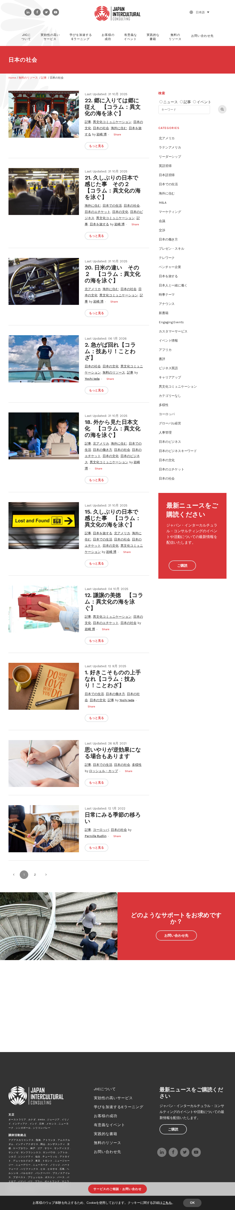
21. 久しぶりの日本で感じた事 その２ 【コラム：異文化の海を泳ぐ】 (113, 187)
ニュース (170, 102)
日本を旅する (99, 224)
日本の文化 (120, 212)
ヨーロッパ (101, 830)
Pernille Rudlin (95, 836)
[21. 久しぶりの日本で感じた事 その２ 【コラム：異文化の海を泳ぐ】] (43, 191)
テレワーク (167, 258)
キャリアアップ (170, 377)
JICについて (105, 1089)
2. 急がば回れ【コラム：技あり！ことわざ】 (110, 351)
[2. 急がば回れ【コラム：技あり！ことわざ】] (43, 358)
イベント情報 (168, 341)
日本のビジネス (170, 442)
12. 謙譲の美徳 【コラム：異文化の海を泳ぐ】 (114, 601)
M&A (162, 203)
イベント (204, 102)
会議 (162, 221)
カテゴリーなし (170, 396)
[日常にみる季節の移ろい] (43, 828)
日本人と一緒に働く (173, 285)
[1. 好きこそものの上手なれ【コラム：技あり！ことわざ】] (43, 686)
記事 (44, 77)
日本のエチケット (97, 212)
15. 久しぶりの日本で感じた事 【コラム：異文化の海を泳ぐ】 (113, 518)
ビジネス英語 (168, 368)
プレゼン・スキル (171, 249)
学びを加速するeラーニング (118, 1107)
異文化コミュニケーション (112, 122)
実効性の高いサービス (113, 1098)
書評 (162, 359)
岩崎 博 (101, 134)
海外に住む (119, 128)
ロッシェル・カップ (103, 771)
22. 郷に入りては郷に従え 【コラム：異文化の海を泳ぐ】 (113, 107)
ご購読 (182, 566)
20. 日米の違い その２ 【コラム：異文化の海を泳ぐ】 (112, 274)
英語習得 (165, 166)
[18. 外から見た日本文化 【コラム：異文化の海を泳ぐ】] (43, 435)
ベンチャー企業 (170, 267)
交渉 (162, 230)
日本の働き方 (102, 450)
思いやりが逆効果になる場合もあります (113, 753)
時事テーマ (167, 295)
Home (12, 77)
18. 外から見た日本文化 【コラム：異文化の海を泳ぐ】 (112, 428)
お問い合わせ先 (176, 935)
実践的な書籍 (105, 1134)
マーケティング (170, 212)
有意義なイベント (109, 1125)
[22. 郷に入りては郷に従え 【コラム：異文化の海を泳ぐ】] (43, 114)
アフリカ (165, 350)
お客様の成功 (105, 1116)
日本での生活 (112, 206)
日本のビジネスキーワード (178, 451)
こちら (167, 1203)
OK (192, 1203)
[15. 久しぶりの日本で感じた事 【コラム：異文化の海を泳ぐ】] (43, 525)
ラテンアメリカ (170, 147)
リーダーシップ (170, 157)
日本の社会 (101, 128)
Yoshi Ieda (92, 379)
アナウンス (167, 304)
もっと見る (96, 146)
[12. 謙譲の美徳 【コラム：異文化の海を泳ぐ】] (43, 609)
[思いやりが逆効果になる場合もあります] (43, 763)
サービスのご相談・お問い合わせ (117, 1189)
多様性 (137, 765)
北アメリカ (93, 289)
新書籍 (163, 313)
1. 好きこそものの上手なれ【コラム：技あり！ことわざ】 (113, 679)
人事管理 (165, 433)
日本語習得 (167, 175)
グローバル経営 (170, 423)
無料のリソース (28, 77)
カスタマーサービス (173, 331)
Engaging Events (171, 322)
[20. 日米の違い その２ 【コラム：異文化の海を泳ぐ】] (43, 281)
